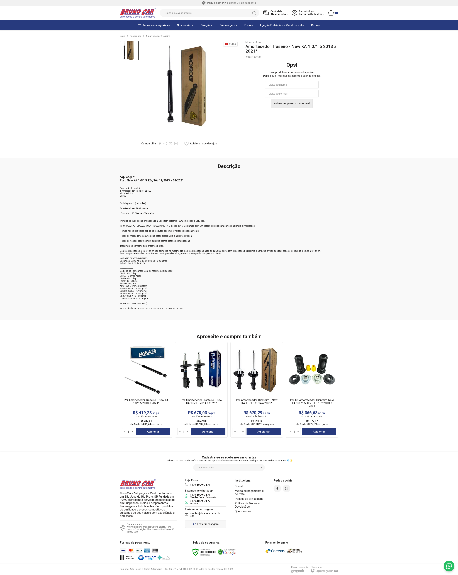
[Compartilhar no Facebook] (160, 143)
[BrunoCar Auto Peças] (138, 13)
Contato (239, 486)
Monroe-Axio (253, 42)
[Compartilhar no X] (170, 143)
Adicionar (153, 431)
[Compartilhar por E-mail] (176, 143)
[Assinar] (261, 467)
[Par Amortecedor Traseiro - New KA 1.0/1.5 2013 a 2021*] (146, 389)
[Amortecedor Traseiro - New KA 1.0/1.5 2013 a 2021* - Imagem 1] (129, 50)
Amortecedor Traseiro (158, 36)
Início (122, 36)
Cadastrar (316, 14)
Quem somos (243, 511)
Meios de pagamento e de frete (249, 492)
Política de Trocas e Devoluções (247, 505)
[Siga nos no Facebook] (277, 488)
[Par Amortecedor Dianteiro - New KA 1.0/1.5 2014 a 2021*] (201, 389)
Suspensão (136, 36)
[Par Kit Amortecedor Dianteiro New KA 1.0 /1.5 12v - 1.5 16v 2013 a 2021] (312, 389)
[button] (129, 50)
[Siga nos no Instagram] (286, 488)
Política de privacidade (249, 498)
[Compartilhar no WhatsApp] (165, 143)
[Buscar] (254, 13)
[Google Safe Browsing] (227, 552)
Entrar (302, 14)
